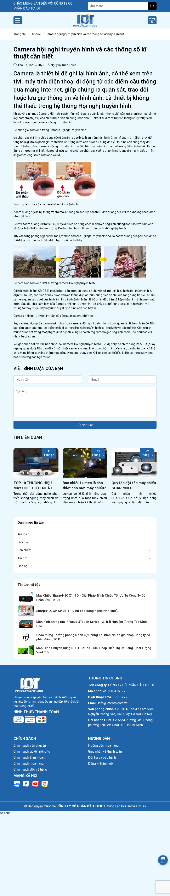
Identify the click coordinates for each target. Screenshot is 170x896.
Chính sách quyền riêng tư (31, 751)
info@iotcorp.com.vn (113, 703)
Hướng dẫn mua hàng (103, 745)
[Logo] (85, 20)
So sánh (5, 813)
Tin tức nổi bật (29, 585)
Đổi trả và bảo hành (102, 757)
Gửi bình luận (85, 425)
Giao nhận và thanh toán (105, 751)
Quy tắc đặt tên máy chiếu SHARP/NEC (134, 485)
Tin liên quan (27, 437)
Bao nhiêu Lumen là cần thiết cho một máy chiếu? (84, 485)
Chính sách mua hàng (28, 763)
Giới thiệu (24, 542)
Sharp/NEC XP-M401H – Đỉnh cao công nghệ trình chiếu (77, 611)
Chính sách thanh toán (29, 757)
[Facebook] (26, 783)
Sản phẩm (24, 550)
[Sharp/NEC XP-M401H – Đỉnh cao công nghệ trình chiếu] (26, 611)
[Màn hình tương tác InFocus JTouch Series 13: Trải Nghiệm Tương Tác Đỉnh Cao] (26, 624)
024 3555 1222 (116, 697)
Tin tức (22, 558)
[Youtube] (35, 783)
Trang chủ (24, 534)
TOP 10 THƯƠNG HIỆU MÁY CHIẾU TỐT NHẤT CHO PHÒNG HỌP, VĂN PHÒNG (32, 486)
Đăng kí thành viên (101, 763)
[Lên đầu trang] (161, 871)
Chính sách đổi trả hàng (30, 769)
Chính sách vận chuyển (29, 745)
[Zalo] (16, 783)
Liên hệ (22, 566)
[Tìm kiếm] (152, 6)
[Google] (44, 783)
